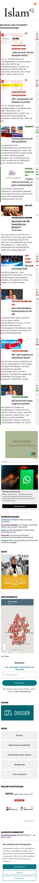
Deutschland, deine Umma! (19, 755)
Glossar (19, 735)
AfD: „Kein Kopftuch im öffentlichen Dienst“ (22, 356)
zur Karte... (5, 656)
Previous (6, 807)
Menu (35, 3)
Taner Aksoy (17, 230)
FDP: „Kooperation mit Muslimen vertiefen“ (22, 100)
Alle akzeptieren (19, 867)
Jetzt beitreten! (19, 506)
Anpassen (19, 872)
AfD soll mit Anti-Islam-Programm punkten (22, 402)
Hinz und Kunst (19, 774)
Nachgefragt (19, 765)
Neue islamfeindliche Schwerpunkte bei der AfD (22, 311)
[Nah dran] (37, 841)
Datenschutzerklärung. (22, 691)
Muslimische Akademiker (19, 745)
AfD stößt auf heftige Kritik (23, 267)
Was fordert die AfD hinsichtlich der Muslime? (21, 224)
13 (37, 178)
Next (31, 807)
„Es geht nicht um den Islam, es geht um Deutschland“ (22, 182)
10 (37, 299)
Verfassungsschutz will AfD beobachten (22, 140)
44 (37, 265)
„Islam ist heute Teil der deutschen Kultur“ (23, 54)
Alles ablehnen (20, 878)
